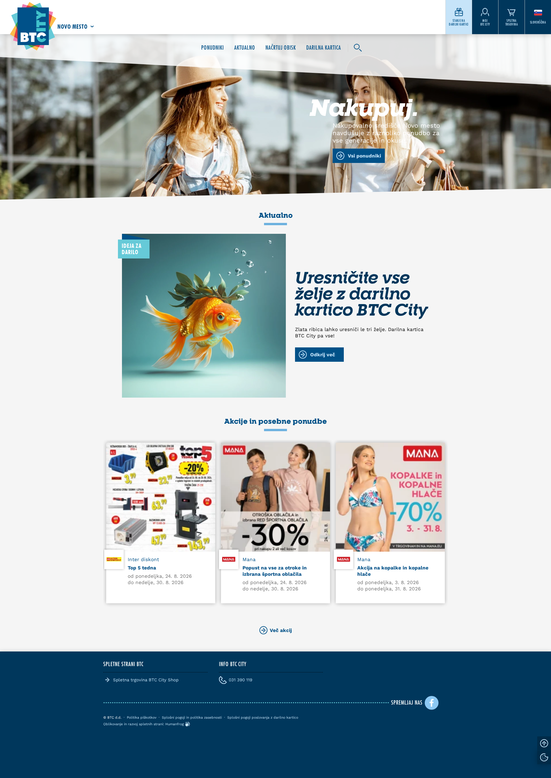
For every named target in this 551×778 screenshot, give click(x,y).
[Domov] (33, 26)
